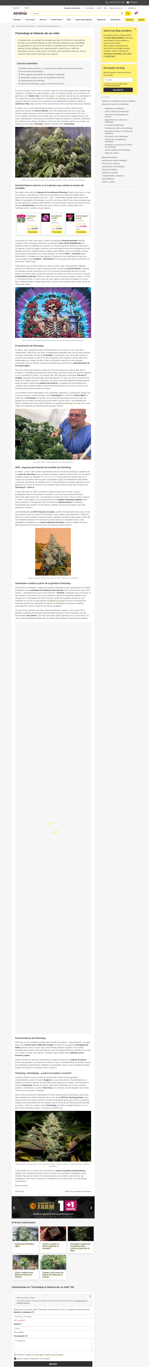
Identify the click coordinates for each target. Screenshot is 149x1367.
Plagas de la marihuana (114, 108)
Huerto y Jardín (108, 182)
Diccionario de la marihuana (116, 136)
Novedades (90, 8)
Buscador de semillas (72, 8)
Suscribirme (118, 90)
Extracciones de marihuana (113, 166)
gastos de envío (80, 1301)
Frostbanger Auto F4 (31, 217)
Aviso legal (38, 1355)
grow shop (127, 53)
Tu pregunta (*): (21, 1336)
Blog (105, 8)
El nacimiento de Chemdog (32, 71)
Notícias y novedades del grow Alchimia (118, 101)
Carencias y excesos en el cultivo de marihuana (118, 146)
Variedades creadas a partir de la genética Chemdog (42, 77)
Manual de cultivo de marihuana (115, 104)
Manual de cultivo (116, 8)
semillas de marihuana (113, 53)
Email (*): (18, 1324)
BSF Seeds (80, 221)
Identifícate (132, 8)
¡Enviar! (53, 1364)
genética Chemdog (64, 403)
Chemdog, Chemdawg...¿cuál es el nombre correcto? (42, 84)
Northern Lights (48, 96)
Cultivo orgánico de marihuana (117, 150)
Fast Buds (31, 221)
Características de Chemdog (32, 80)
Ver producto (32, 232)
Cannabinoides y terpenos (113, 176)
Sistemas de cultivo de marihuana (119, 128)
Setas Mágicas (108, 179)
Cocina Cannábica (109, 169)
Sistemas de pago (23, 1303)
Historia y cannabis (110, 173)
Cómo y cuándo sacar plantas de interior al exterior (24, 1274)
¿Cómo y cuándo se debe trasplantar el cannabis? (50, 1246)
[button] (51, 1216)
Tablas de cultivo (112, 153)
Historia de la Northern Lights (24, 1245)
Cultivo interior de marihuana (117, 111)
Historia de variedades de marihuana (78, 1191)
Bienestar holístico (109, 157)
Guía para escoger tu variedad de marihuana (118, 132)
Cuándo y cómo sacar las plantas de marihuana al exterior (53, 1274)
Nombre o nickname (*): (24, 1312)
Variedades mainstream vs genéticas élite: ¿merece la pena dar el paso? (80, 1247)
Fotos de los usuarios (111, 163)
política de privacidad (54, 1355)
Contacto (133, 2)
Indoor (141, 20)
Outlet (99, 8)
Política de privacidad (113, 85)
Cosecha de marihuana (114, 125)
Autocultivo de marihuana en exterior (116, 115)
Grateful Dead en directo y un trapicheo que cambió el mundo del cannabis (51, 68)
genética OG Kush (57, 601)
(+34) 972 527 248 (116, 2)
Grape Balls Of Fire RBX (56, 217)
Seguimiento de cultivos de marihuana (116, 121)
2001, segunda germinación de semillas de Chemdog (42, 74)
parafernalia (110, 56)
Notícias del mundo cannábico (114, 160)
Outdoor (129, 20)
